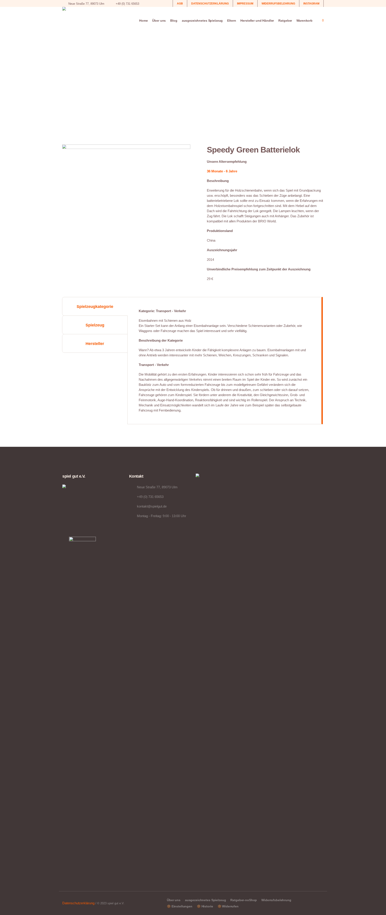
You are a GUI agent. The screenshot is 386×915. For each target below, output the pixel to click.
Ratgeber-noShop (243, 900)
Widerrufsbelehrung (276, 900)
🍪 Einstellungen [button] (179, 906)
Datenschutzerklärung (78, 903)
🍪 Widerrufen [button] (228, 906)
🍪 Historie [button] (205, 906)
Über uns (173, 900)
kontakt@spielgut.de (152, 506)
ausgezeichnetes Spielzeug (205, 900)
